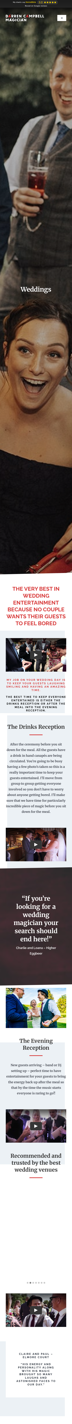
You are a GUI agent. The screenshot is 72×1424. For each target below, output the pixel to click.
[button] (27, 1283)
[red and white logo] (25, 11)
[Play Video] (36, 655)
